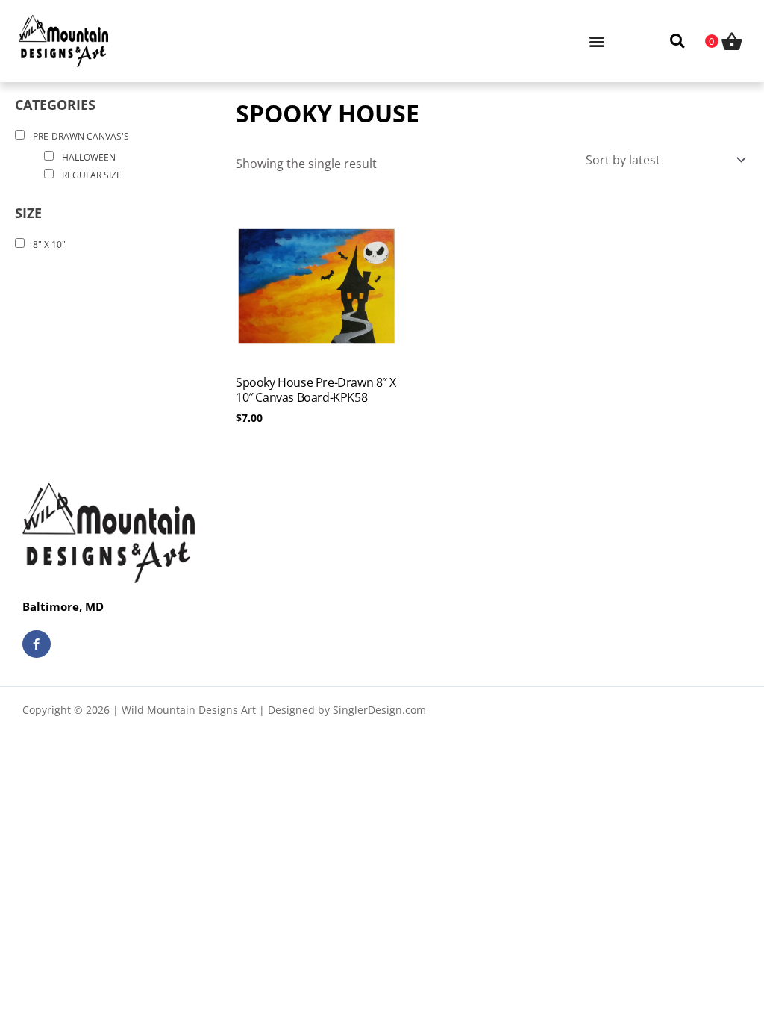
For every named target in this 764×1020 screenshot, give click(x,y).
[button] (596, 40)
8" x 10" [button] (49, 244)
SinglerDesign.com (379, 710)
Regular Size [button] (92, 175)
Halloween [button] (89, 157)
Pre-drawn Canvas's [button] (81, 136)
